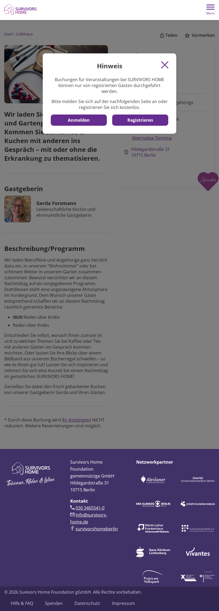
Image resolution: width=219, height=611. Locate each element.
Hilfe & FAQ (22, 603)
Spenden (54, 603)
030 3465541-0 (90, 508)
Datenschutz (87, 603)
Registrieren (140, 120)
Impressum (123, 603)
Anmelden (79, 120)
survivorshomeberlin (97, 529)
